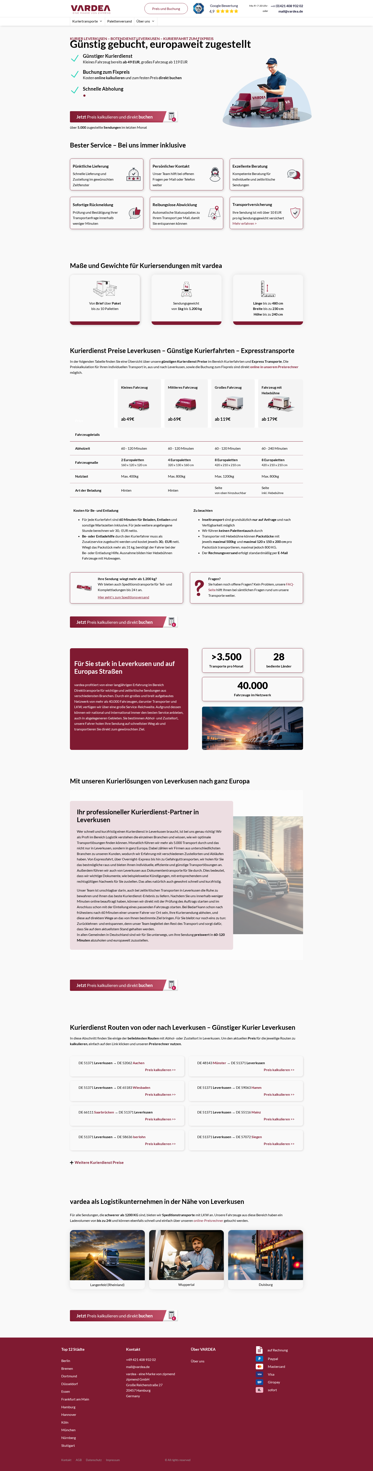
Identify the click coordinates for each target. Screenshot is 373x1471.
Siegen (256, 1137)
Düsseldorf (69, 1384)
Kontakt (66, 1460)
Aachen (138, 1063)
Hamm (256, 1087)
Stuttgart (68, 1445)
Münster (219, 1063)
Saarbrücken (104, 1112)
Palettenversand (119, 21)
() (287, 6)
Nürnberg (68, 1438)
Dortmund (69, 1376)
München (68, 1430)
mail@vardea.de (290, 11)
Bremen (67, 1368)
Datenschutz (94, 1460)
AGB (79, 1460)
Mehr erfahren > (244, 223)
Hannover (68, 1414)
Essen (65, 1391)
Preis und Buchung (166, 8)
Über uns (143, 21)
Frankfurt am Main (75, 1399)
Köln (64, 1422)
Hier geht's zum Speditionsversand (123, 597)
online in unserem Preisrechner (274, 367)
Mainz (256, 1112)
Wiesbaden (141, 1087)
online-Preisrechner (208, 1220)
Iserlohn (139, 1137)
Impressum (113, 1460)
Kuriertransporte (85, 21)
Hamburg (68, 1407)
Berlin (65, 1361)
